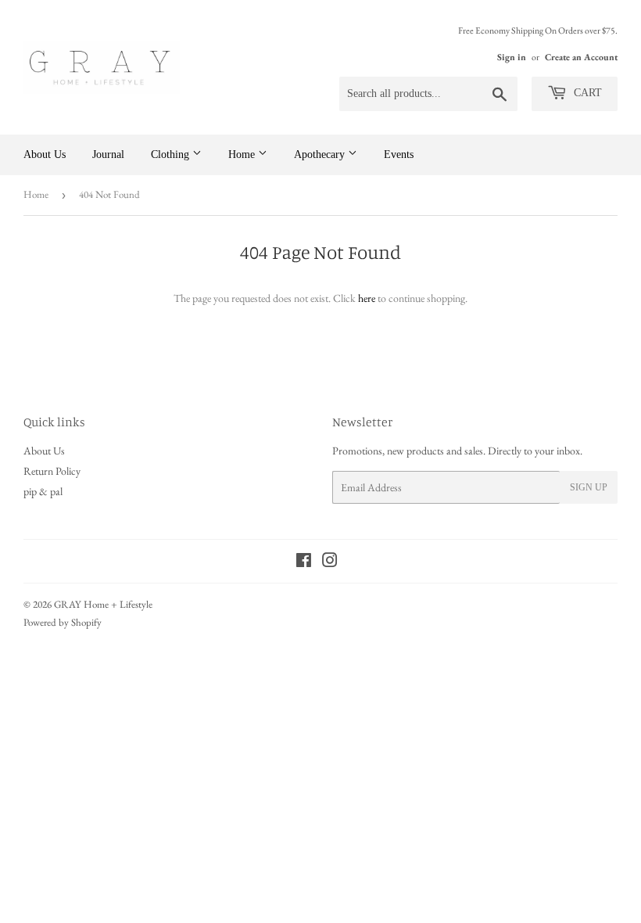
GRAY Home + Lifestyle (103, 604)
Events (399, 154)
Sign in (511, 57)
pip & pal (43, 491)
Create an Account (581, 57)
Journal (108, 154)
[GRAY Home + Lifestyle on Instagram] (330, 562)
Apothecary (321, 154)
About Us (44, 154)
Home (243, 154)
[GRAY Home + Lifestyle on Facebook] (303, 562)
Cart (586, 93)
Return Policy (52, 471)
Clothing (171, 154)
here (366, 298)
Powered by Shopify (62, 622)
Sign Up (588, 487)
